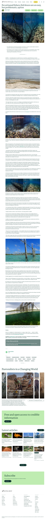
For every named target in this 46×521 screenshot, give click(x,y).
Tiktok (36, 503)
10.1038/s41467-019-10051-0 (19, 334)
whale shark (22, 146)
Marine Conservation (9, 360)
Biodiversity (8, 357)
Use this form (12, 336)
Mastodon (36, 507)
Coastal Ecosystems (15, 357)
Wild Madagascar (27, 496)
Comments (27, 10)
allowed (27, 111)
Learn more (7, 421)
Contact (14, 497)
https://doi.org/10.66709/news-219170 (24, 344)
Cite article (40, 10)
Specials (3, 500)
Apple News (37, 510)
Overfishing (21, 360)
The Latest (3, 504)
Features (3, 503)
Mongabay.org (26, 499)
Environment (34, 357)
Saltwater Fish (27, 360)
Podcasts (3, 497)
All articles (40, 430)
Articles (3, 499)
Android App (37, 509)
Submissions (15, 503)
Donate (14, 499)
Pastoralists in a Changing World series (35, 400)
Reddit (36, 504)
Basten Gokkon (7, 9)
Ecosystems (28, 357)
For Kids (25, 497)
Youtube (36, 499)
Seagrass (32, 360)
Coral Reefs (22, 357)
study (19, 63)
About (14, 496)
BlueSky (36, 506)
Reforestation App (27, 500)
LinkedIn (36, 496)
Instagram (36, 497)
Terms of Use (15, 504)
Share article (34, 10)
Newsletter (7, 481)
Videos (3, 496)
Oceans (16, 360)
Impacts (14, 500)
